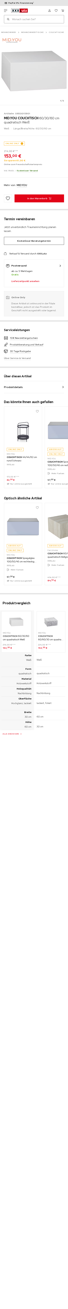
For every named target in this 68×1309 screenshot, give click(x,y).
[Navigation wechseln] (5, 10)
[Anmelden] (49, 10)
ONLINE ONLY (12, 143)
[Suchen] (8, 19)
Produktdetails (13, 387)
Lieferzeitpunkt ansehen (25, 281)
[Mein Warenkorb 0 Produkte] (62, 10)
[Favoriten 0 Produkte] (56, 10)
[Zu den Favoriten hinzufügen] (8, 198)
